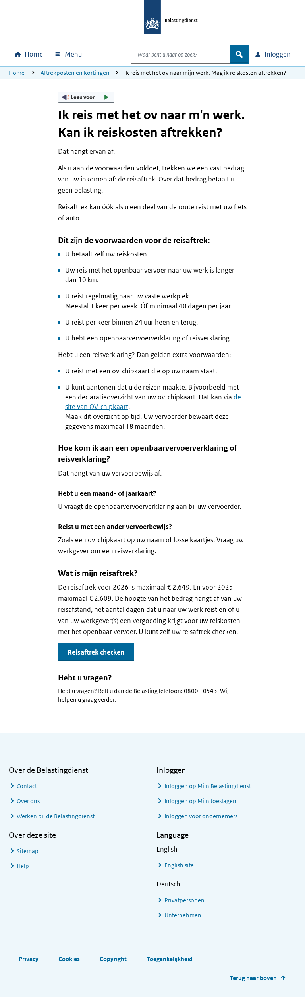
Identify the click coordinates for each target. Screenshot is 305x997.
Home (17, 72)
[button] (86, 97)
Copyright (113, 959)
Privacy (29, 959)
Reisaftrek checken (96, 652)
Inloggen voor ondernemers (200, 816)
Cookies (69, 959)
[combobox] (180, 54)
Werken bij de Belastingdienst (56, 816)
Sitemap (28, 851)
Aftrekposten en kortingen (75, 72)
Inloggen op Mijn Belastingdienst (207, 786)
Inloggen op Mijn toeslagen (200, 801)
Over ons (28, 801)
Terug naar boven (253, 978)
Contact (27, 786)
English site (179, 865)
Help (23, 866)
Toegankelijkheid (170, 959)
